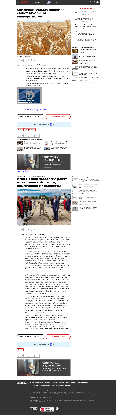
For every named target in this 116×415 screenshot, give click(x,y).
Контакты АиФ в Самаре (83, 384)
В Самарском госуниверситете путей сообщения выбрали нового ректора (59, 149)
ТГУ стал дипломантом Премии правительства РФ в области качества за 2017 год (32, 149)
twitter (60, 70)
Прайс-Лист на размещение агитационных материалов (59, 384)
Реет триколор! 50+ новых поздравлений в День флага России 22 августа (85, 19)
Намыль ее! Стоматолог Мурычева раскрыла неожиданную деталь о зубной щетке (88, 73)
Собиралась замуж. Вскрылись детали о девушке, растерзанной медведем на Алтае (88, 192)
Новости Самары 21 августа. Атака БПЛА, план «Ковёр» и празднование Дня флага (85, 13)
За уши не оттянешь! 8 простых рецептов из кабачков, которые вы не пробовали (89, 51)
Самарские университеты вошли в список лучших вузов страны (33, 142)
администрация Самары (23, 225)
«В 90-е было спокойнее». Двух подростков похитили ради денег (88, 67)
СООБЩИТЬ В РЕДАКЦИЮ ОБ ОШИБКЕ (61, 385)
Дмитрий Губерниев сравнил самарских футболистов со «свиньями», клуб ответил (85, 33)
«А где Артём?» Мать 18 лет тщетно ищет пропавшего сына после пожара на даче (88, 79)
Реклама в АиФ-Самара (36, 384)
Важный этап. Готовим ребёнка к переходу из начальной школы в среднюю (85, 26)
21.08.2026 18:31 (21, 176)
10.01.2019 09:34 (21, 7)
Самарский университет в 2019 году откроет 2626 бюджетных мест (59, 143)
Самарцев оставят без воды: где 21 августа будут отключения (85, 40)
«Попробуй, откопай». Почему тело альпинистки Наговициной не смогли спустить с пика (88, 56)
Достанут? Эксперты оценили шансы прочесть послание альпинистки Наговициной (89, 186)
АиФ (30, 56)
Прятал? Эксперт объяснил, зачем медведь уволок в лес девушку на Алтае (88, 197)
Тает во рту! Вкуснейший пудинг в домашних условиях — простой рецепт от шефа (88, 62)
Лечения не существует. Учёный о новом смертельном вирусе (88, 208)
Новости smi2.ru (22, 171)
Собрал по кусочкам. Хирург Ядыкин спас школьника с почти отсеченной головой (89, 180)
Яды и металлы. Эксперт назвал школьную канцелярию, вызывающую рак (87, 203)
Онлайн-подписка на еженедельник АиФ (77, 382)
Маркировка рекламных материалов (40, 385)
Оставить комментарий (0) (58, 116)
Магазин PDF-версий (58, 382)
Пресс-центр (48, 382)
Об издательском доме (36, 382)
